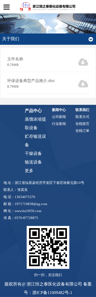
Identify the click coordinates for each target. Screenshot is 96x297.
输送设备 (33, 162)
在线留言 (82, 124)
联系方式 (82, 117)
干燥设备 (33, 153)
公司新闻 (59, 117)
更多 (29, 170)
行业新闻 (59, 124)
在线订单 (82, 131)
